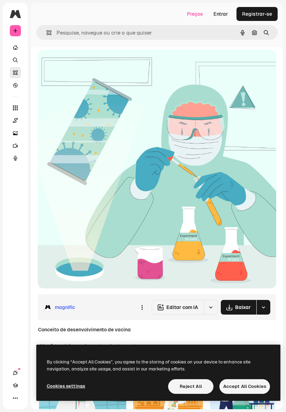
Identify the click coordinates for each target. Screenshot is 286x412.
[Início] (15, 47)
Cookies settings (66, 386)
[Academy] (15, 385)
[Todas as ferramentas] (15, 107)
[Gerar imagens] (15, 133)
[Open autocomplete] (46, 32)
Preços (195, 14)
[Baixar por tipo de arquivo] (263, 307)
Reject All (191, 386)
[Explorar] (15, 85)
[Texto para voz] (15, 158)
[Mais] (15, 398)
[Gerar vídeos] (15, 145)
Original (82, 62)
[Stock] (15, 72)
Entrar (220, 14)
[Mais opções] (142, 307)
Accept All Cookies (244, 386)
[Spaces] (15, 120)
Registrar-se (257, 14)
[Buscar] (15, 60)
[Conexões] (15, 372)
